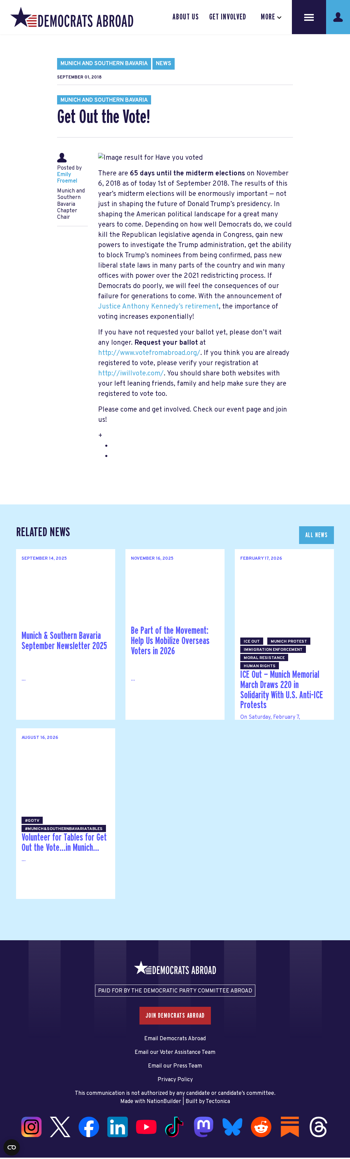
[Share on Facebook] (7, 1091)
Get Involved (227, 17)
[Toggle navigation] (309, 17)
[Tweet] (7, 1105)
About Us (186, 17)
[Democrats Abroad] (71, 17)
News (163, 63)
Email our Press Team (175, 1066)
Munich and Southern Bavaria (104, 63)
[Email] (7, 1134)
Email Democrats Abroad (175, 1038)
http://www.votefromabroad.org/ (149, 353)
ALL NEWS (316, 535)
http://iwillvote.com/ (131, 373)
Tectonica (218, 1101)
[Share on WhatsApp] (7, 1119)
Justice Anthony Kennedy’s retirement (158, 306)
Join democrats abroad (175, 1015)
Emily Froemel (67, 178)
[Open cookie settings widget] (11, 1147)
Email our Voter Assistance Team (175, 1052)
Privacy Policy (175, 1079)
